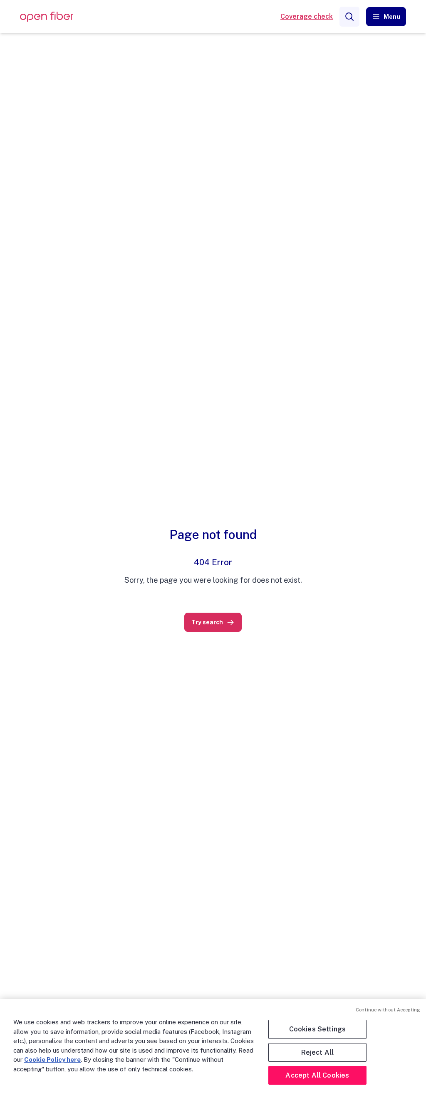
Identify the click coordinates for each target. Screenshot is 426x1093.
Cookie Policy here (52, 1059)
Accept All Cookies (317, 1075)
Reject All (317, 1052)
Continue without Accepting (388, 1009)
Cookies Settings (317, 1029)
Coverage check (306, 16)
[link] (213, 622)
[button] (386, 16)
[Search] (349, 17)
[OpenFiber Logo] (46, 17)
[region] (213, 1046)
